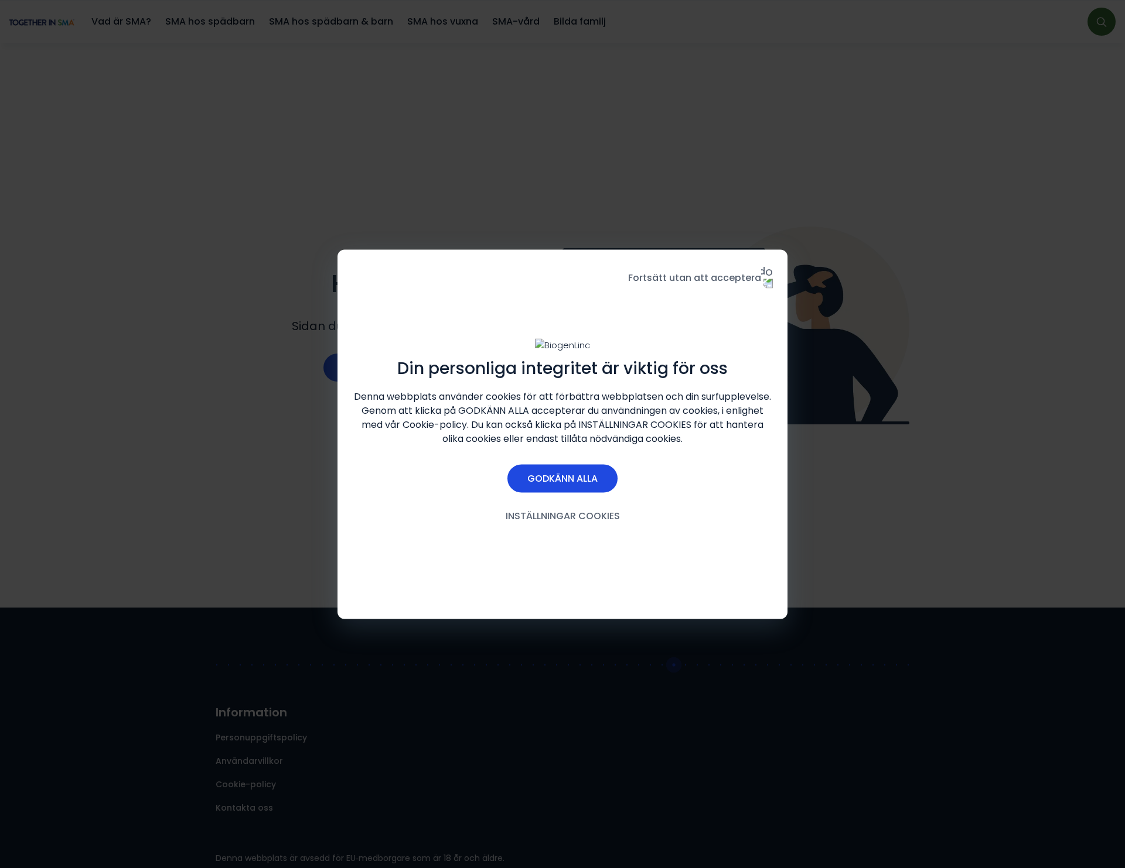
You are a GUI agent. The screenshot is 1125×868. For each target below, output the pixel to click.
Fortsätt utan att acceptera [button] (694, 277)
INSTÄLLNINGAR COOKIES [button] (563, 515)
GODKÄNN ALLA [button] (562, 478)
